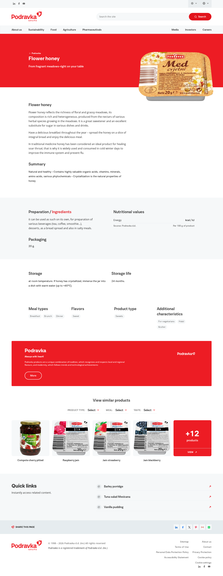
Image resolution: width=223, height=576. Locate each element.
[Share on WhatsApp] (209, 527)
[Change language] (206, 4)
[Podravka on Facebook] (19, 4)
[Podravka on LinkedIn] (14, 4)
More (33, 375)
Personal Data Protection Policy (172, 552)
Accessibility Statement (176, 557)
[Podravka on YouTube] (24, 4)
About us (17, 29)
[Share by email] (202, 527)
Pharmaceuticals (92, 29)
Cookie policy (205, 557)
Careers (207, 29)
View (190, 452)
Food (53, 29)
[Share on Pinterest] (196, 527)
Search (202, 16)
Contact (207, 547)
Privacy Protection (201, 552)
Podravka (36, 53)
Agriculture (69, 29)
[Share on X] (189, 527)
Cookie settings (203, 563)
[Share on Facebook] (182, 527)
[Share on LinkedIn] (176, 527)
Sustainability (36, 29)
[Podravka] (27, 20)
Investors (190, 29)
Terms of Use (182, 547)
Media (175, 29)
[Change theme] (194, 4)
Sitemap (184, 542)
